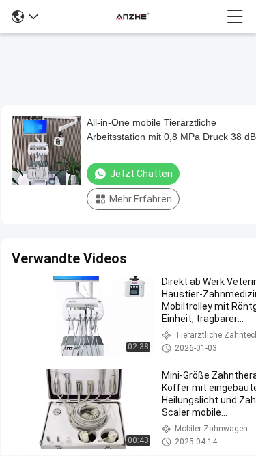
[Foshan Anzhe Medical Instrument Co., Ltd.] (132, 16)
